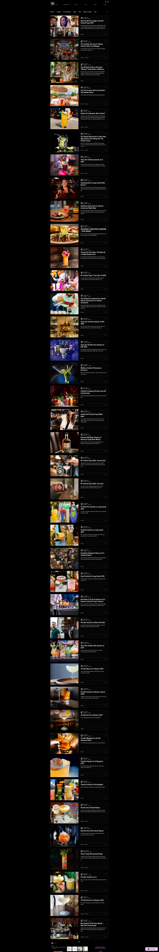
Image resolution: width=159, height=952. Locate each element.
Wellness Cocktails (87, 11)
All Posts (52, 11)
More (95, 11)
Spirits (74, 11)
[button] (66, 4)
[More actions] (106, 18)
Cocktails (59, 11)
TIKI (80, 11)
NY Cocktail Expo (67, 11)
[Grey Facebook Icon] (106, 2)
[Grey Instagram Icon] (108, 2)
